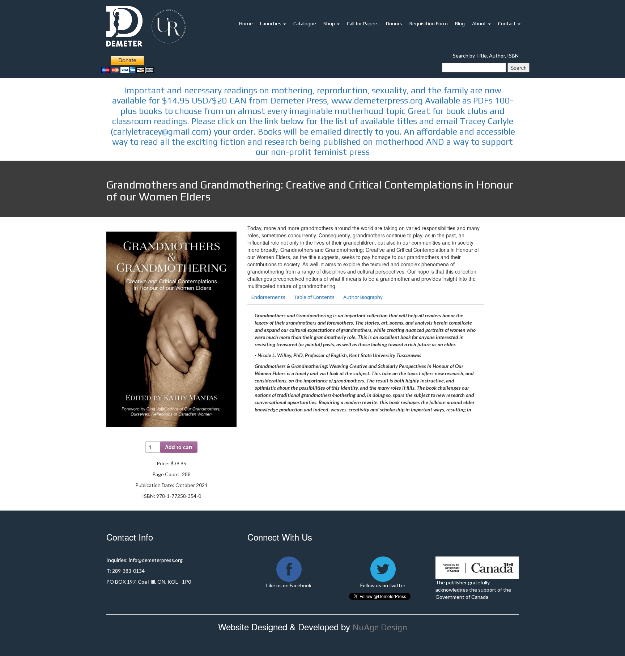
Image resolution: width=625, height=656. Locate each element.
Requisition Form (428, 23)
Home (246, 23)
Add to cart (178, 446)
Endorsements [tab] (268, 297)
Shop (329, 23)
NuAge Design (380, 627)
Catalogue (304, 23)
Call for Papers (363, 23)
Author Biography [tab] (362, 297)
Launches (271, 23)
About (479, 23)
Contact (507, 23)
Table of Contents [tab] (314, 297)
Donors (394, 23)
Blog (460, 23)
